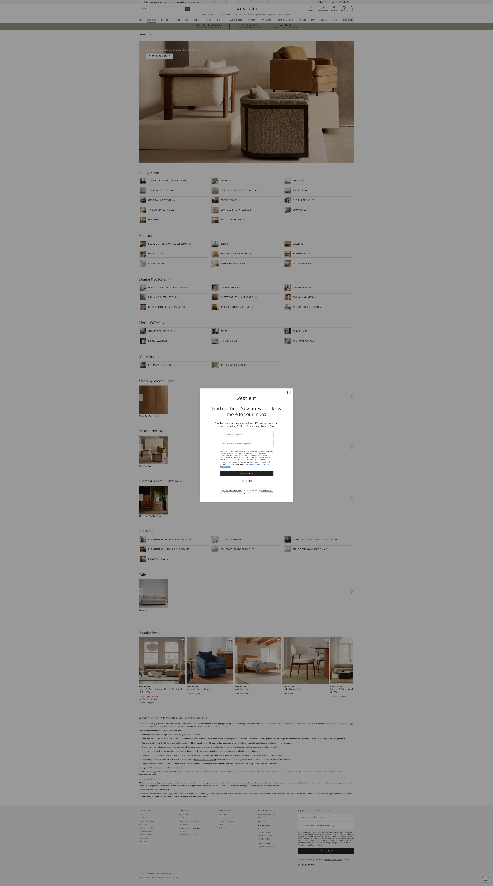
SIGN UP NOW (246, 474)
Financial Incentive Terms (232, 491)
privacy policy (240, 493)
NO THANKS (246, 481)
